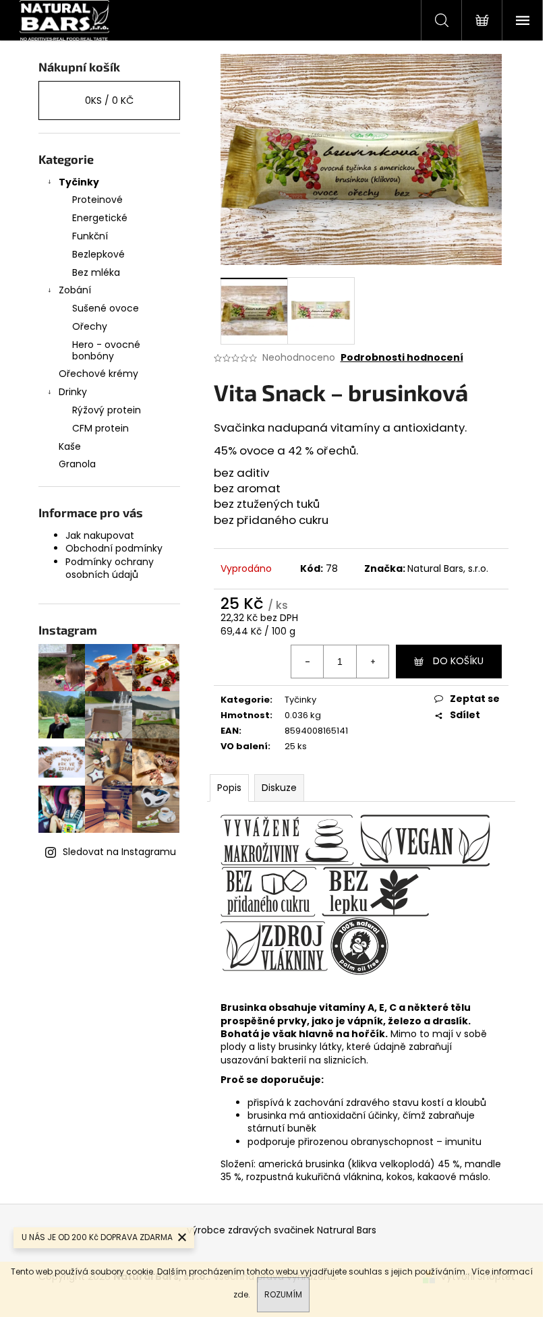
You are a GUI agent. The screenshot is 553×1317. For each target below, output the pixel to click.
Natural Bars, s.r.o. (447, 568)
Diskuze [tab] (279, 787)
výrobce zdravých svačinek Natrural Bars (281, 1230)
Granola (77, 464)
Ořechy (89, 326)
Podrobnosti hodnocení (402, 357)
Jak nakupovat (99, 535)
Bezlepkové (98, 254)
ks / (109, 100)
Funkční (90, 236)
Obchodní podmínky (114, 548)
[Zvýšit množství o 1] (372, 661)
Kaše (70, 446)
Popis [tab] (229, 787)
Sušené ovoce (105, 308)
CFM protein (100, 428)
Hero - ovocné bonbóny (106, 350)
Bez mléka (96, 272)
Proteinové (97, 199)
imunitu (463, 1141)
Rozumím (283, 1294)
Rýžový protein (106, 410)
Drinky (73, 392)
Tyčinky (79, 182)
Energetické (99, 218)
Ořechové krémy (98, 373)
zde (240, 1294)
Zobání (75, 290)
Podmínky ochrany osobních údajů (109, 568)
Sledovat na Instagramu (119, 851)
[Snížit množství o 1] (307, 661)
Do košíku (458, 661)
